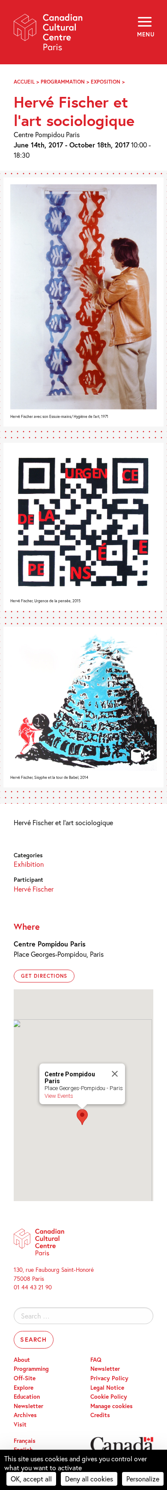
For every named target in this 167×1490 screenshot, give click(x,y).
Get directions (44, 976)
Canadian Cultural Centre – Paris (48, 35)
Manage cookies (111, 1406)
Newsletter (28, 1406)
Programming (31, 1369)
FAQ (95, 1360)
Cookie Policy (108, 1396)
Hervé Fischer (34, 888)
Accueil (24, 81)
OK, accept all (31, 1478)
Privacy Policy (109, 1378)
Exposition (105, 81)
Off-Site (25, 1378)
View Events (59, 1096)
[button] (82, 1117)
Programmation (63, 81)
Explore (23, 1387)
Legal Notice (107, 1387)
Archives (25, 1415)
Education (27, 1396)
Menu (145, 34)
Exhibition (29, 863)
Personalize (142, 1478)
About (22, 1360)
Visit (20, 1424)
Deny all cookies (89, 1478)
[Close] (114, 1073)
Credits (100, 1415)
